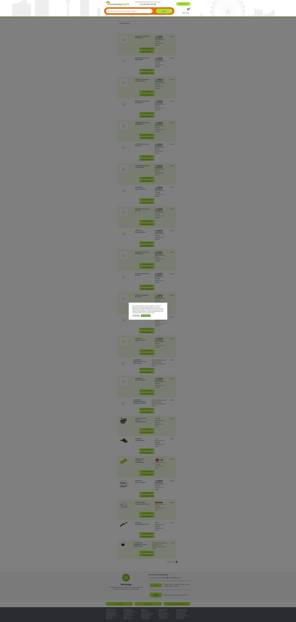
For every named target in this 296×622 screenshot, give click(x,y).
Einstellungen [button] (136, 315)
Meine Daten (186, 13)
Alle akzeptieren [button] (146, 315)
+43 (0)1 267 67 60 (147, 4)
